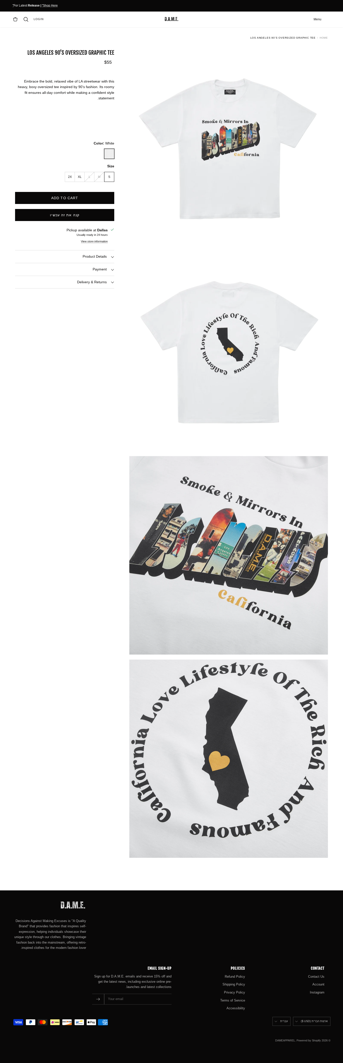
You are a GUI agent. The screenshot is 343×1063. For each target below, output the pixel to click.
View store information (94, 241)
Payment (100, 269)
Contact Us (316, 976)
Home (324, 37)
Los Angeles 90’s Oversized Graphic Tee (283, 37)
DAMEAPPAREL (285, 1040)
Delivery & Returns (92, 282)
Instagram (317, 992)
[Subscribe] (98, 999)
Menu (317, 19)
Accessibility (235, 1008)
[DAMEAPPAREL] (171, 19)
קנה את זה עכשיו (64, 215)
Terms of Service (232, 1000)
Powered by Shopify (309, 1040)
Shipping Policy (233, 984)
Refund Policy (235, 976)
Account (318, 984)
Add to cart (64, 198)
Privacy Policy (234, 992)
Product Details (95, 256)
